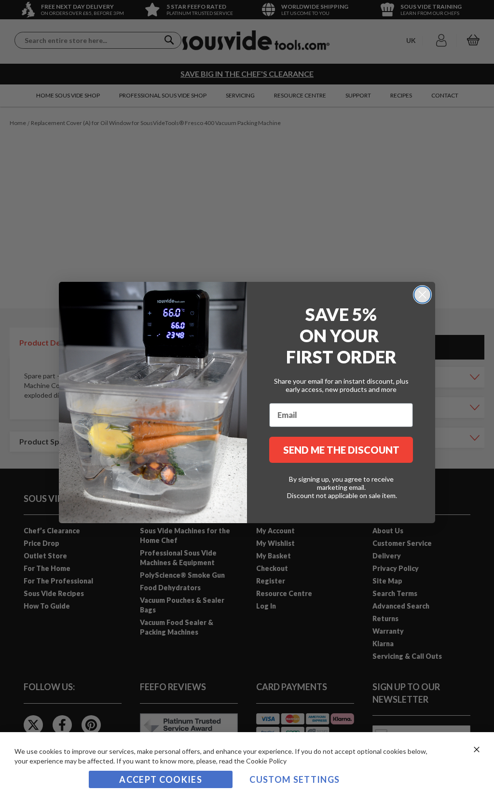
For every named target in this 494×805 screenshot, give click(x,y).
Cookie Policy (266, 761)
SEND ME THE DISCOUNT (341, 450)
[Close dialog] (422, 295)
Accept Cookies (160, 779)
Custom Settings (294, 779)
